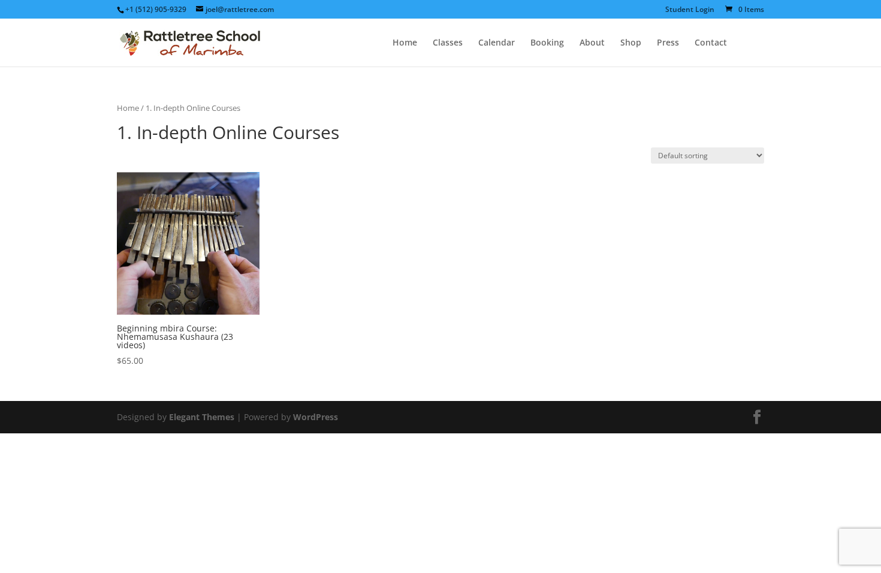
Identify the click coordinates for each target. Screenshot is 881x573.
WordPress (315, 417)
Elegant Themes (201, 417)
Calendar (496, 43)
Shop (630, 43)
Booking (547, 43)
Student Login (689, 10)
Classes (448, 43)
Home (405, 43)
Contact (711, 43)
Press (668, 43)
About (592, 43)
